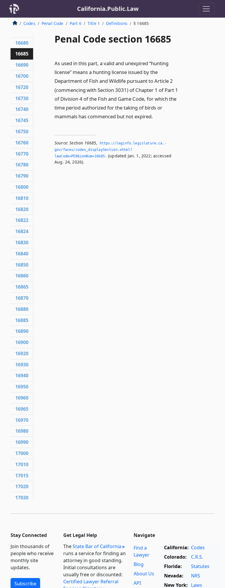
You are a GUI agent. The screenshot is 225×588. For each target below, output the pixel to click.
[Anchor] (156, 116)
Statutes (200, 566)
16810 (21, 198)
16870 (21, 298)
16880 (21, 309)
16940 (21, 375)
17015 (21, 475)
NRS (195, 575)
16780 (21, 164)
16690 (21, 65)
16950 (21, 386)
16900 (21, 342)
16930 (21, 364)
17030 (21, 497)
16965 (21, 409)
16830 (21, 242)
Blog (139, 564)
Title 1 (94, 23)
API (137, 583)
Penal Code (53, 23)
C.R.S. (197, 557)
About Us (144, 573)
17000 (21, 453)
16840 (21, 253)
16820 (21, 209)
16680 (21, 43)
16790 (21, 176)
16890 (21, 331)
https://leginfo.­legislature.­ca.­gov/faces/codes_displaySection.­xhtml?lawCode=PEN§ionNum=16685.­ (110, 149)
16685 (21, 53)
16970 (21, 420)
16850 (21, 265)
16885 (21, 320)
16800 (21, 187)
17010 (21, 464)
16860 (21, 275)
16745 (21, 120)
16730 (21, 98)
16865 (21, 287)
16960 (21, 398)
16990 (21, 442)
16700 (21, 76)
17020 (21, 486)
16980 (21, 431)
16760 (21, 142)
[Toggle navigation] (206, 9)
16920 (21, 353)
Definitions (116, 23)
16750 (21, 131)
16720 (21, 87)
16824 (21, 231)
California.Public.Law (108, 9)
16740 (21, 109)
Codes (29, 23)
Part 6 (75, 23)
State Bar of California (97, 546)
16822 (21, 220)
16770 (21, 154)
